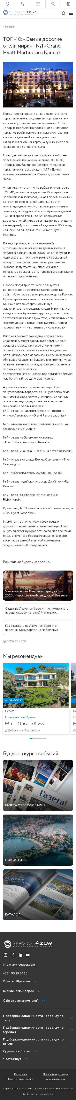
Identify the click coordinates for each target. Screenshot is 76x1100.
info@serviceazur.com (19, 964)
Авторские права (55, 1078)
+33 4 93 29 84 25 (15, 973)
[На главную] (20, 13)
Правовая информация (55, 1074)
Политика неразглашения (20, 1078)
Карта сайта (20, 1074)
